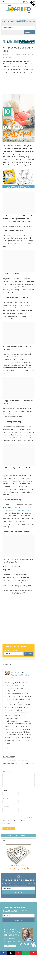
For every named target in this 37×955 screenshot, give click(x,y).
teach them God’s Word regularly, (16, 481)
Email (5, 799)
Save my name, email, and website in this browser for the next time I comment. (17, 820)
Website (5, 807)
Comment (7, 771)
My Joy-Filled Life (18, 9)
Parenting (25, 659)
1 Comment (11, 57)
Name (5, 790)
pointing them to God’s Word (19, 438)
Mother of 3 (15, 672)
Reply (7, 748)
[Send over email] (26, 953)
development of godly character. (19, 510)
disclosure (30, 54)
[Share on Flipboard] (33, 953)
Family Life (19, 659)
